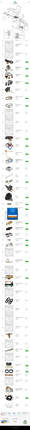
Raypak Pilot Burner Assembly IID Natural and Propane (19, 160)
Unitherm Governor (18, 326)
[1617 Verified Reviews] (15, 424)
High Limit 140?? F (18, 137)
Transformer (17, 144)
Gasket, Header (18, 308)
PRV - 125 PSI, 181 (18, 276)
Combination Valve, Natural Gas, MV (18, 67)
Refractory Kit (18, 112)
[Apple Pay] (6, 422)
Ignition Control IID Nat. (19, 283)
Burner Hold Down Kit (19, 130)
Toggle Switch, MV (18, 187)
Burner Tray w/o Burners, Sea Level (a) (19, 53)
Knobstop (17, 396)
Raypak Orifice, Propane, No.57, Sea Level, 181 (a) (19, 227)
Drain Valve (17, 334)
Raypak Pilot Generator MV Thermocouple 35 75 (19, 260)
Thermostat (17, 180)
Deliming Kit (17, 404)
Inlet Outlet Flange (18, 364)
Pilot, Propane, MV (18, 104)
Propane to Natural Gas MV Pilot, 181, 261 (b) (19, 389)
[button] (11, 424)
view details (26, 45)
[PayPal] (2, 422)
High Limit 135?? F (18, 60)
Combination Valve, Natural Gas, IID (18, 82)
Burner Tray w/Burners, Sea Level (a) (19, 44)
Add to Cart (27, 98)
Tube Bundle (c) (18, 233)
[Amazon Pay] (4, 422)
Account (27, 0)
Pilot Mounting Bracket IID (19, 317)
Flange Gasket (18, 370)
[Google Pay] (8, 422)
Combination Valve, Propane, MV (18, 74)
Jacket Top (17, 121)
